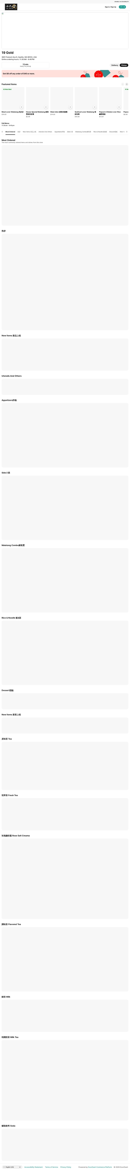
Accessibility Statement (33, 1167)
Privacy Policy (65, 1167)
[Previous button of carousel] (122, 84)
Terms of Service (51, 1167)
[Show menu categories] (2, 131)
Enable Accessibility (122, 1)
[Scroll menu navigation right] (126, 131)
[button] (13, 101)
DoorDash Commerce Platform (100, 1167)
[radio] (115, 65)
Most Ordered (10, 132)
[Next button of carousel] (126, 84)
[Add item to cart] (21, 107)
